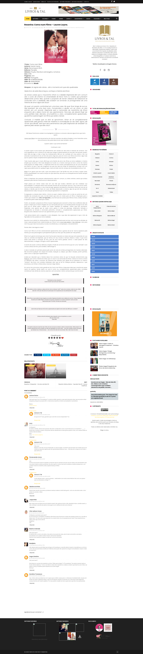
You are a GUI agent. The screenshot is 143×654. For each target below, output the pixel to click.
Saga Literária (34, 556)
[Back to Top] (117, 652)
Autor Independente (97, 207)
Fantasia (97, 169)
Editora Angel (111, 220)
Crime (97, 161)
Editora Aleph (111, 211)
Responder (32, 407)
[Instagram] (109, 70)
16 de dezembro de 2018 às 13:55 (37, 575)
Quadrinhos (78, 18)
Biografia (97, 154)
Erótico (111, 165)
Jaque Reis (33, 500)
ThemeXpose (44, 652)
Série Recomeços (79, 27)
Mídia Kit (43, 1)
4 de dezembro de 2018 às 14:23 (37, 530)
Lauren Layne (66, 27)
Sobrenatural (111, 188)
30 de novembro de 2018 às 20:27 (42, 444)
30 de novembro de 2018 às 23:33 (37, 488)
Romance (97, 184)
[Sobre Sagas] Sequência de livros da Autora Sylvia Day (107, 367)
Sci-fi (97, 188)
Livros (68, 18)
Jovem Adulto (111, 173)
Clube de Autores (111, 206)
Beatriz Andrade (34, 529)
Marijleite (32, 543)
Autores (35, 18)
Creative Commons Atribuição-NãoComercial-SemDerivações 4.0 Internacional (104, 416)
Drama (97, 165)
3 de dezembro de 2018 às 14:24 (37, 501)
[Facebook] (100, 70)
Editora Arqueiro (97, 225)
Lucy (30, 423)
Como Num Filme (49, 27)
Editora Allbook (111, 215)
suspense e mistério (97, 196)
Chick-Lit (111, 154)
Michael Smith (94, 379)
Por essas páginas (38, 435)
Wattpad (107, 18)
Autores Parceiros (65, 1)
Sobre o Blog (28, 1)
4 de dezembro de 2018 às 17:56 (37, 545)
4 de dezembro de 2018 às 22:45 (37, 558)
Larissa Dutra (33, 395)
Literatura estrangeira (111, 177)
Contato (86, 1)
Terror (97, 192)
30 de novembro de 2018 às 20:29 (42, 476)
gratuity (93, 391)
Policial (111, 180)
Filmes (54, 18)
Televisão (97, 18)
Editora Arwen (111, 225)
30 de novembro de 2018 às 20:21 (42, 414)
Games (61, 18)
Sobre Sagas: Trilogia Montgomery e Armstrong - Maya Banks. (107, 352)
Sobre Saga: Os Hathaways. (107, 359)
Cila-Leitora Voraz (35, 511)
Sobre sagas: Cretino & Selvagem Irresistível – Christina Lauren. (108, 345)
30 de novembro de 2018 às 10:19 (37, 397)
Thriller (111, 192)
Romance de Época (111, 184)
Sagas (88, 18)
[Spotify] (104, 70)
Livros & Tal (38, 413)
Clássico (97, 157)
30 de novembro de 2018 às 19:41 (37, 459)
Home (27, 18)
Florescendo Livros (35, 457)
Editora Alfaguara (97, 215)
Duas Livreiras (33, 405)
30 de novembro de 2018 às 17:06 (37, 425)
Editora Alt (97, 220)
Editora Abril (97, 211)
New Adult (97, 180)
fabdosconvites (34, 487)
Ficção (111, 169)
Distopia (111, 161)
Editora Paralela (59, 27)
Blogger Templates (29, 652)
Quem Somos (36, 1)
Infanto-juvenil (97, 173)
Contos (111, 157)
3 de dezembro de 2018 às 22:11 (37, 513)
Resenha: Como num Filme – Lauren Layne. (34, 374)
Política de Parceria (53, 1)
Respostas (33, 411)
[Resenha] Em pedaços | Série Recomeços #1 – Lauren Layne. (56, 373)
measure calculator (96, 402)
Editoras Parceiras (77, 1)
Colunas (45, 18)
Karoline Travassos (35, 574)
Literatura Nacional (97, 177)
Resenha (72, 27)
